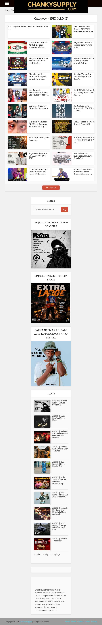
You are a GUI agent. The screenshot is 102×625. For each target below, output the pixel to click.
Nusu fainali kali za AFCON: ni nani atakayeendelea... (38, 44)
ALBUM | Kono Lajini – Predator (39, 138)
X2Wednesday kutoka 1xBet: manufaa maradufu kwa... (84, 60)
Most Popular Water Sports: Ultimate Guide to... (28, 27)
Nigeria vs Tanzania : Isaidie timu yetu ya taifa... (83, 44)
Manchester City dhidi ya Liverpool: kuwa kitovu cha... (37, 76)
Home (67, 621)
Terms (87, 621)
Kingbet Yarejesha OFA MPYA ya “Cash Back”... (82, 76)
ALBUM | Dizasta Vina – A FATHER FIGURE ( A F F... (84, 140)
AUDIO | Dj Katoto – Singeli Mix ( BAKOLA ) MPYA (84, 108)
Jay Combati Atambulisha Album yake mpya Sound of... (39, 92)
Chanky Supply (26, 621)
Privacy (94, 621)
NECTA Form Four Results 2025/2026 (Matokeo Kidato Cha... (84, 29)
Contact (80, 621)
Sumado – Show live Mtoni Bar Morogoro (38, 107)
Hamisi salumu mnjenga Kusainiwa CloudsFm (83, 155)
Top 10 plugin (54, 554)
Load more (51, 187)
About (73, 621)
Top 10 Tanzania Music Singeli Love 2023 (84, 122)
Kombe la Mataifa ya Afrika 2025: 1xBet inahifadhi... (38, 60)
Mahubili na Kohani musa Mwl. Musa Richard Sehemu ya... (83, 171)
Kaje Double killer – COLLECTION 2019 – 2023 (38, 155)
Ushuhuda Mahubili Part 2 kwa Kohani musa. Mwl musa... (38, 171)
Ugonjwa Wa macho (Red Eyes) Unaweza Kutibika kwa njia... (38, 124)
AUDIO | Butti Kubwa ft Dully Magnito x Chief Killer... (84, 92)
